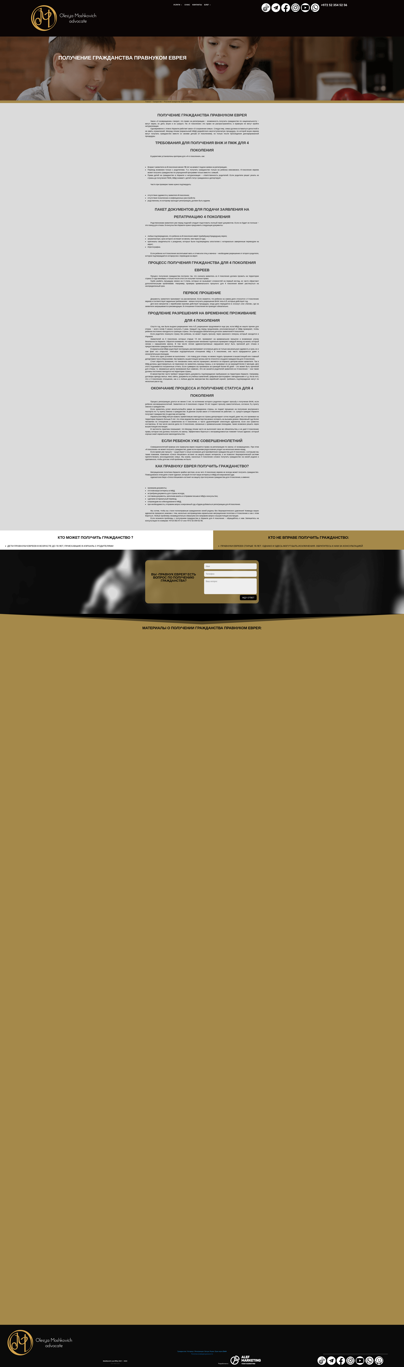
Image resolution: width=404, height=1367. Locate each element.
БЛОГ (206, 5)
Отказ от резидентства (53, 1071)
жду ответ (248, 597)
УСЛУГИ (176, 5)
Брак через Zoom (221, 1351)
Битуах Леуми (209, 1351)
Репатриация (199, 1351)
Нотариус (190, 1351)
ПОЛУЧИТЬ (334, 86)
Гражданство (181, 1351)
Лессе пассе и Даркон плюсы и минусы (60, 1296)
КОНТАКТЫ (197, 5)
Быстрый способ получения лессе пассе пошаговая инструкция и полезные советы (81, 845)
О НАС (187, 5)
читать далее (47, 855)
